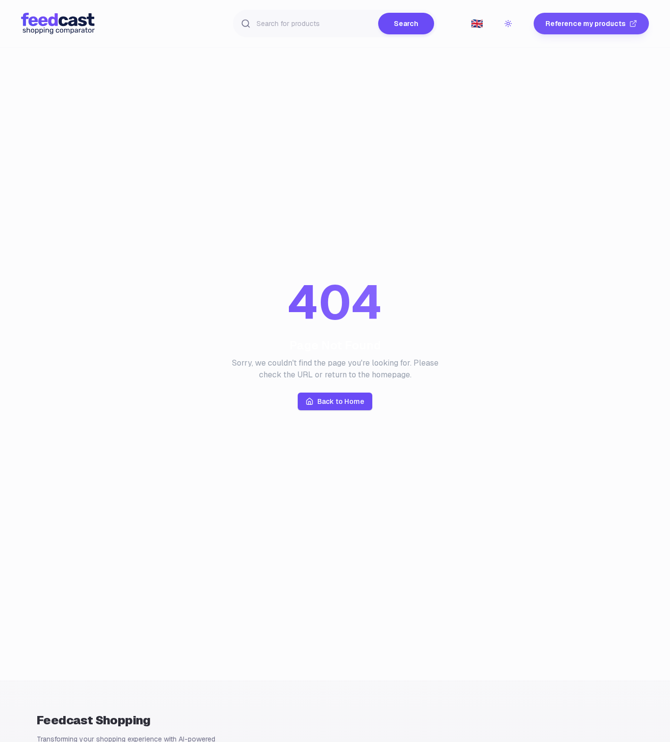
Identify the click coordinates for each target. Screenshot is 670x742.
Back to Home (340, 401)
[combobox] (477, 23)
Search (406, 23)
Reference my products (585, 23)
